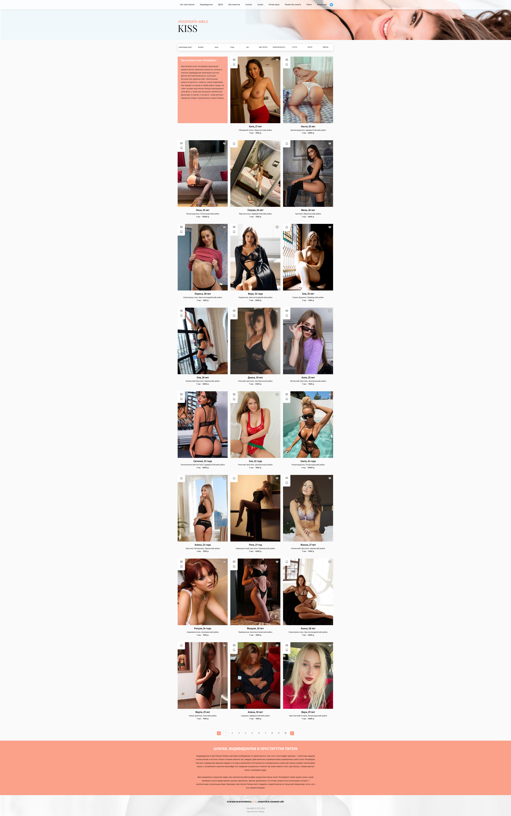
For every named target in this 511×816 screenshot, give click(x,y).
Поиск (309, 4)
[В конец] (292, 733)
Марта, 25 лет (202, 712)
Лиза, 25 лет (202, 210)
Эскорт (260, 4)
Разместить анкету (293, 4)
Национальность (279, 47)
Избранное (322, 4)
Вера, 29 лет (308, 712)
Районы (325, 47)
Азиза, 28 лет (308, 628)
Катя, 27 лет (255, 126)
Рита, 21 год (255, 545)
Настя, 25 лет (308, 126)
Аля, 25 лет (308, 293)
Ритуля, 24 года (202, 628)
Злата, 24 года (308, 461)
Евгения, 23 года (202, 461)
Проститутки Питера (255, 812)
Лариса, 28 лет (203, 293)
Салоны (248, 4)
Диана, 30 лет (255, 377)
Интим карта (274, 4)
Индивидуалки (206, 4)
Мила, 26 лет (308, 210)
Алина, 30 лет (255, 712)
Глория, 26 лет (255, 210)
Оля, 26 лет (203, 377)
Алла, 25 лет (308, 377)
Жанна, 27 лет (308, 545)
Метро (310, 47)
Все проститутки (187, 4)
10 (285, 733)
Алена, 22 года (203, 545)
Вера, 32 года (255, 293)
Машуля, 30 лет (255, 628)
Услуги (294, 47)
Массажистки (234, 4)
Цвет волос (263, 47)
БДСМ (220, 4)
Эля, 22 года (255, 461)
